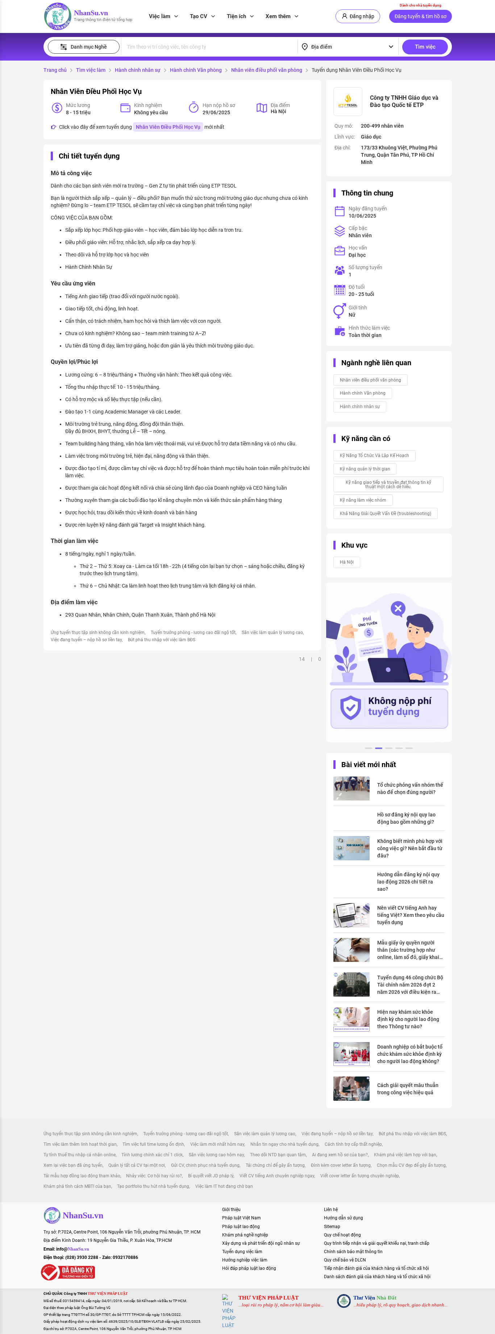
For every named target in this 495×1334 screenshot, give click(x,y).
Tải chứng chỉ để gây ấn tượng (275, 1165)
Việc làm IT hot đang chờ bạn (224, 1186)
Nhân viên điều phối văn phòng (266, 70)
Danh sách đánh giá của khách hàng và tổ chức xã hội (377, 1276)
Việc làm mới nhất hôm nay (217, 1144)
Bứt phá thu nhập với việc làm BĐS (161, 640)
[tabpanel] (389, 662)
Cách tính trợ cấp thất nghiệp (353, 1144)
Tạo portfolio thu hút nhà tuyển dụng (153, 1186)
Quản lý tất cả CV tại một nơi (136, 1165)
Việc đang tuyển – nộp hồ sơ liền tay (86, 640)
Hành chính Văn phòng (196, 70)
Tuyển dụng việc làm (242, 1251)
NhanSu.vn (91, 12)
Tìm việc (425, 47)
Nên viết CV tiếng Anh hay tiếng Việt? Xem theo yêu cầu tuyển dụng (410, 915)
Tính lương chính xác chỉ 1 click (152, 1154)
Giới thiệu (231, 1209)
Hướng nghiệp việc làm (244, 1260)
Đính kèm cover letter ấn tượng (341, 1165)
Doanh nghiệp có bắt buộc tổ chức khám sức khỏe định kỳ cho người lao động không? (409, 1054)
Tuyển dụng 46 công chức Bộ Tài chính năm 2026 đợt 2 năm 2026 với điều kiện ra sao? (410, 985)
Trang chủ (55, 70)
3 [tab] (388, 749)
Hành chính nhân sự (138, 70)
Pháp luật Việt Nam (241, 1217)
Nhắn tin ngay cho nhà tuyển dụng (284, 1144)
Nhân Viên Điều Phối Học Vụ (168, 127)
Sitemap (332, 1226)
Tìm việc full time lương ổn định (153, 1144)
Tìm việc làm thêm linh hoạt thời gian (80, 1144)
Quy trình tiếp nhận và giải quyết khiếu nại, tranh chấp (376, 1243)
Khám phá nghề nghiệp (245, 1235)
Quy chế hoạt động (342, 1235)
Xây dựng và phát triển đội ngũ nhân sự (261, 1243)
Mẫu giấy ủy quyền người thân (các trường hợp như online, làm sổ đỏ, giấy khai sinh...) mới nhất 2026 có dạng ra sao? (408, 950)
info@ (72, 1249)
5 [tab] (409, 749)
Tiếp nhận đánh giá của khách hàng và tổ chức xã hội (376, 1268)
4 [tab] (399, 749)
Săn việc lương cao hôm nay (216, 1154)
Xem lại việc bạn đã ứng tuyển (73, 1165)
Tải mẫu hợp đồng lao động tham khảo (81, 1175)
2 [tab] (378, 749)
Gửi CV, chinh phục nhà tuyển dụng (205, 1165)
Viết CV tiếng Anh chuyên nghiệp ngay (277, 1175)
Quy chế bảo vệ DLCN (345, 1260)
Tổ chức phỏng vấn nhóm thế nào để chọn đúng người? (410, 788)
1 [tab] (368, 749)
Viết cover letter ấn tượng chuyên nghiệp (359, 1175)
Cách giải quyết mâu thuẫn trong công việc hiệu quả (407, 1088)
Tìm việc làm (90, 70)
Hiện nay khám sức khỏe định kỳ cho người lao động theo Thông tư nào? (408, 1019)
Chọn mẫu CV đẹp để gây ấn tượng (411, 1165)
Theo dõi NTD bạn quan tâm (278, 1154)
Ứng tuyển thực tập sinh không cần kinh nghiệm (98, 632)
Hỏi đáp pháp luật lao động (249, 1268)
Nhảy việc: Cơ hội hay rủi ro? (154, 1175)
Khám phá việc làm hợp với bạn (405, 1154)
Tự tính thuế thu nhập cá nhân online (79, 1154)
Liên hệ (331, 1209)
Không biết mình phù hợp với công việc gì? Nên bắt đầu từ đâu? (409, 848)
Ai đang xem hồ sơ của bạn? (340, 1154)
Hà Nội (347, 562)
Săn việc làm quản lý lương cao (272, 632)
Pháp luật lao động (241, 1226)
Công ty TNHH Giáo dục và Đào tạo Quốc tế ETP (404, 101)
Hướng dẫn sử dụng (343, 1217)
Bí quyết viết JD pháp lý (210, 1175)
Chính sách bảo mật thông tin (353, 1251)
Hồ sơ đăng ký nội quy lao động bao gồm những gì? (406, 818)
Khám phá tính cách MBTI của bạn (77, 1186)
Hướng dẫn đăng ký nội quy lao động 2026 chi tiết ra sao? (408, 882)
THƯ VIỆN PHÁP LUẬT (268, 1298)
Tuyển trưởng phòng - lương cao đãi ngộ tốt (193, 632)
